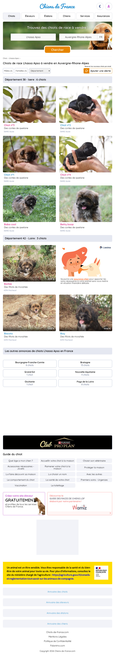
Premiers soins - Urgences (94, 479)
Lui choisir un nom (57, 474)
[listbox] (100, 37)
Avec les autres (94, 474)
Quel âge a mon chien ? (21, 460)
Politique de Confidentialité (57, 641)
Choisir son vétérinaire (94, 460)
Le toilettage (57, 485)
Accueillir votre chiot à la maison (57, 460)
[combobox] (33, 37)
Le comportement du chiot (20, 479)
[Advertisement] (57, 412)
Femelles (21, 71)
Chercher (57, 50)
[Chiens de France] (57, 6)
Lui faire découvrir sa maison (21, 474)
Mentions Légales (58, 636)
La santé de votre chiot (57, 479)
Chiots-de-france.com (57, 632)
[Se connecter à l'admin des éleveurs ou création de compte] (108, 6)
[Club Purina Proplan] (57, 442)
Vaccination (21, 485)
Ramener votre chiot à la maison (57, 467)
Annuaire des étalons (57, 613)
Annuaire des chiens (57, 623)
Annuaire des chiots (58, 591)
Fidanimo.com (57, 645)
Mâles (8, 71)
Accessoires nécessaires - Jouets (21, 467)
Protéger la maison (94, 467)
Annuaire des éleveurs (57, 602)
